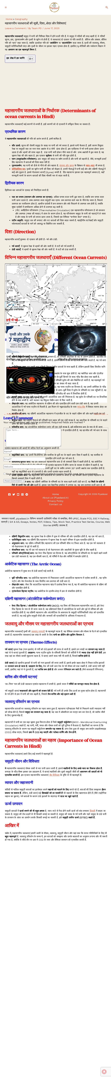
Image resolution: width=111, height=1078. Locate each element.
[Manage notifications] (104, 1071)
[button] (107, 7)
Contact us (55, 504)
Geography (21, 19)
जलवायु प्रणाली (38, 631)
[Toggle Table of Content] (29, 58)
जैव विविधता (54, 775)
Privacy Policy (55, 501)
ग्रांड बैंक (81, 406)
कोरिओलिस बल (18, 169)
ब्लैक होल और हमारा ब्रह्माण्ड (72, 359)
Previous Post (13, 414)
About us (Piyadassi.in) (55, 497)
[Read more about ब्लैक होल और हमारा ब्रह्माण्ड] (82, 340)
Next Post (101, 414)
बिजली (92, 810)
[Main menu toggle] (6, 7)
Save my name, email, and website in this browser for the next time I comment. (52, 474)
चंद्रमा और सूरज (66, 165)
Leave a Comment (15, 28)
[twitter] (13, 494)
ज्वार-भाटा (90, 165)
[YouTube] (18, 494)
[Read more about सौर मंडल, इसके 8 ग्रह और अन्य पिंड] (30, 380)
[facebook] (9, 494)
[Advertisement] (56, 85)
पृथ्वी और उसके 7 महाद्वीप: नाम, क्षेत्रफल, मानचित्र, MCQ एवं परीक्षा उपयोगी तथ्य (27, 358)
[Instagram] (22, 494)
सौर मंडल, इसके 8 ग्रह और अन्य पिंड (25, 398)
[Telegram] (26, 494)
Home (9, 19)
